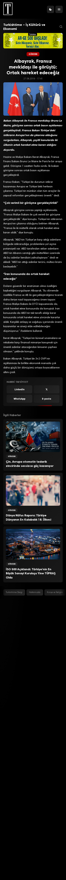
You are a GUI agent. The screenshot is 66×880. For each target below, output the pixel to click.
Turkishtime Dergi (14, 592)
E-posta (46, 398)
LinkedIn (19, 389)
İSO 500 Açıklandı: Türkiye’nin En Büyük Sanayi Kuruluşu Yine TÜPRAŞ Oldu (31, 573)
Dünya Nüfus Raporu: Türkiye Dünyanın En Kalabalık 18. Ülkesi (28, 517)
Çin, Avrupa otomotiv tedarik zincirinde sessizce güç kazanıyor (30, 464)
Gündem (33, 54)
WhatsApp (19, 398)
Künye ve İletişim (55, 592)
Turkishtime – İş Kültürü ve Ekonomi (24, 27)
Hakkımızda (34, 592)
